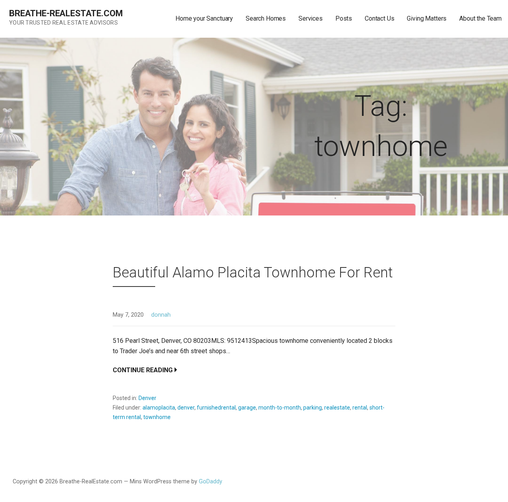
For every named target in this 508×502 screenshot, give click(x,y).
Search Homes (266, 18)
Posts (343, 18)
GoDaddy (210, 481)
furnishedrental (216, 407)
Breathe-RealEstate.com (66, 13)
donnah (161, 315)
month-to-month (279, 407)
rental (359, 407)
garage (247, 407)
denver (185, 407)
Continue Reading (143, 370)
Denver (147, 398)
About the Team (480, 18)
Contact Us (379, 18)
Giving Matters (426, 18)
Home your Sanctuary (204, 18)
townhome (157, 417)
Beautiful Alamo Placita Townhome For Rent (253, 272)
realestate (337, 407)
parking (312, 407)
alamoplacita (158, 407)
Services (310, 18)
